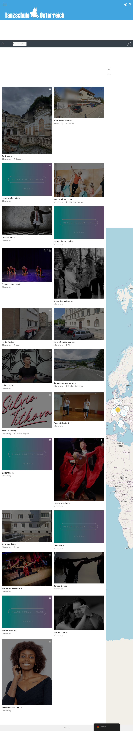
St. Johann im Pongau (75, 386)
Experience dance (62, 503)
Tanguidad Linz (9, 544)
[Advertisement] (66, 68)
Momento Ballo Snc (11, 198)
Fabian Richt (8, 385)
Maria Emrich (8, 342)
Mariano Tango (60, 632)
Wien (69, 345)
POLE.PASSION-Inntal (63, 120)
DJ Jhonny (7, 156)
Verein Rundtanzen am (64, 342)
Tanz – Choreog (9, 431)
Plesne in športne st (11, 284)
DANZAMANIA (8, 473)
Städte (66, 728)
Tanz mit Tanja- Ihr (62, 423)
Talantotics (59, 545)
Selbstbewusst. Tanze (12, 707)
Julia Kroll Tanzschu (63, 199)
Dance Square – (9, 237)
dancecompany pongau (65, 383)
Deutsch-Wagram (22, 434)
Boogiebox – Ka (9, 630)
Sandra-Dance (60, 586)
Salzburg (19, 159)
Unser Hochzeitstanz (63, 301)
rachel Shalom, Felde (63, 241)
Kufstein (71, 123)
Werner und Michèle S (12, 588)
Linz (17, 345)
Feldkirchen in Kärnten (76, 202)
